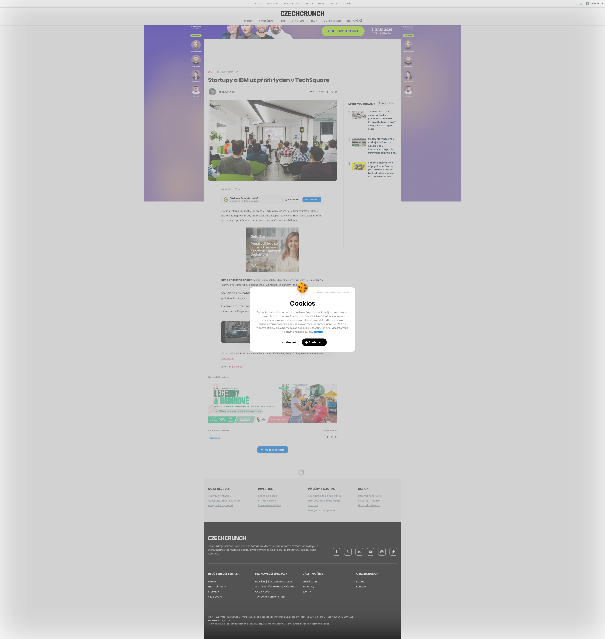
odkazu (318, 331)
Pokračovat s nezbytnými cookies (333, 293)
